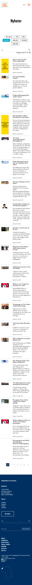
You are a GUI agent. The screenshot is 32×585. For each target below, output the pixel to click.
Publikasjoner (4, 540)
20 (25, 52)
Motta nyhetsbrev (26, 528)
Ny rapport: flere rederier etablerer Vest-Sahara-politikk (20, 401)
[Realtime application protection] (16, 560)
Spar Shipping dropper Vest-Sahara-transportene (21, 361)
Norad (7, 556)
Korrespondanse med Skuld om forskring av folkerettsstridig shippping (21, 442)
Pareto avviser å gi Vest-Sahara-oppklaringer (20, 60)
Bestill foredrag (5, 542)
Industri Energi (15, 555)
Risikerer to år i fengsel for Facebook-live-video (21, 284)
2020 (23, 37)
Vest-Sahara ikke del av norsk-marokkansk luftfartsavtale (22, 383)
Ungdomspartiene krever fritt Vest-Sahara (21, 267)
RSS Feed (3, 550)
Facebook (3, 507)
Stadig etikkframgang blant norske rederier (21, 96)
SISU (6, 558)
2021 (17, 37)
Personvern (4, 548)
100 (30, 52)
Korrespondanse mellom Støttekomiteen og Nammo (21, 116)
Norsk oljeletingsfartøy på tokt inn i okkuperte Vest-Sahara (20, 163)
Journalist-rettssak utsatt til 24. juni (21, 228)
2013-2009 (24, 40)
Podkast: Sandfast (5, 544)
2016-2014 (15, 40)
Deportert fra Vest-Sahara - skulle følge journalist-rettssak (21, 248)
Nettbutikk (3, 546)
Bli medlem (7, 514)
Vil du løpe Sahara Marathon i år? (21, 324)
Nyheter (3, 538)
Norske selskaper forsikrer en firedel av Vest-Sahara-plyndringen (21, 421)
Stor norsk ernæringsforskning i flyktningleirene (19, 139)
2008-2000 (15, 44)
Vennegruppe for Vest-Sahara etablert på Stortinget (21, 305)
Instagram (3, 504)
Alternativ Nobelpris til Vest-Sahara (21, 182)
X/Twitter (3, 502)
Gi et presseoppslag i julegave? (19, 77)
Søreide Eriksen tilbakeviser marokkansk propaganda (21, 205)
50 (27, 52)
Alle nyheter (9, 37)
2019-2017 (6, 40)
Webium (13, 558)
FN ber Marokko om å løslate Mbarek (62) (21, 339)
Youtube (3, 506)
